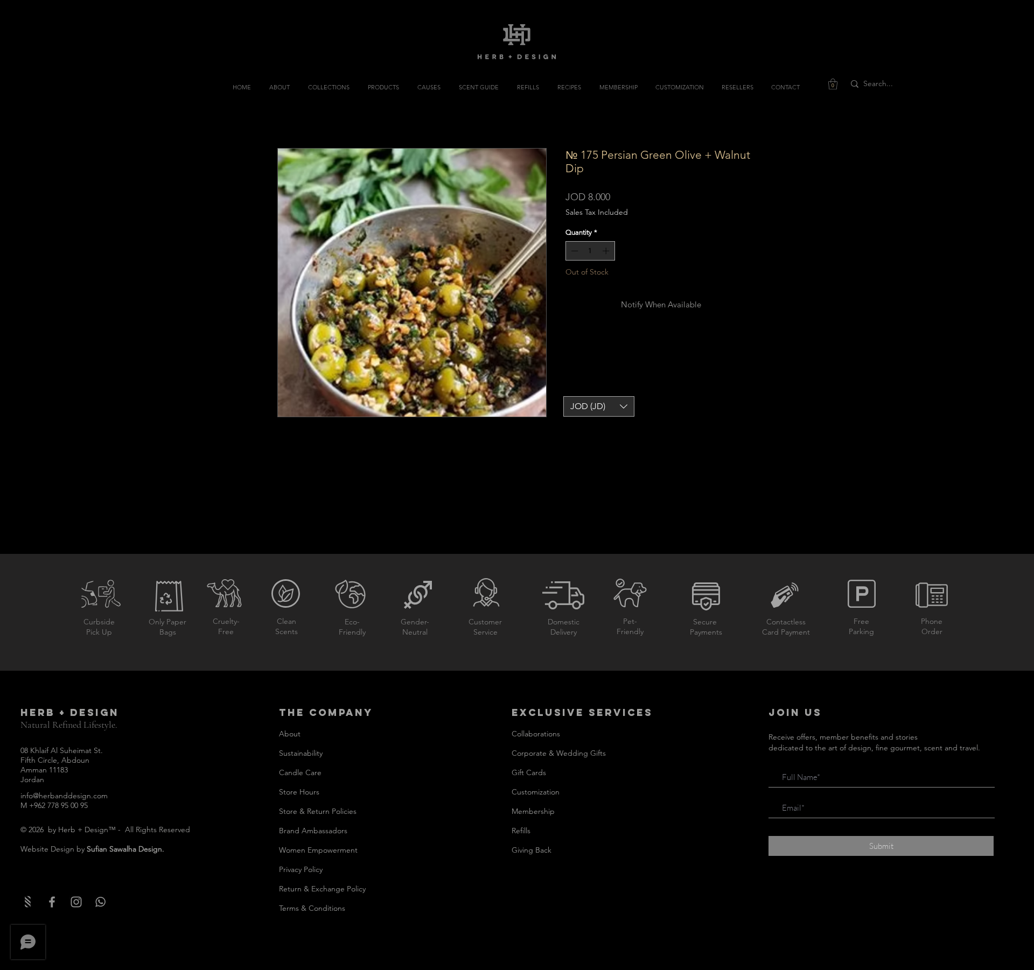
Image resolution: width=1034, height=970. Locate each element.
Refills (521, 830)
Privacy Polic (299, 869)
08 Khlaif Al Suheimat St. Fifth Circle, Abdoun (61, 755)
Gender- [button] (415, 622)
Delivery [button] (563, 632)
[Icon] (100, 902)
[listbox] (598, 406)
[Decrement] (573, 251)
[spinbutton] (589, 251)
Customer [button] (485, 622)
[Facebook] (52, 902)
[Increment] (606, 251)
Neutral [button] (415, 632)
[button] (832, 84)
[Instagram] (76, 902)
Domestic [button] (563, 622)
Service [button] (485, 632)
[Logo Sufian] (27, 902)
